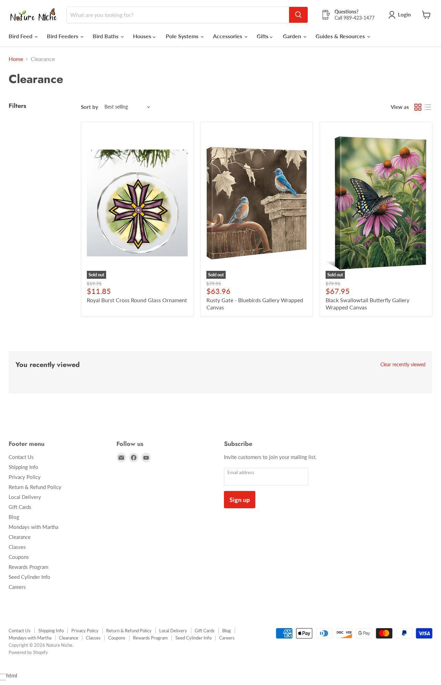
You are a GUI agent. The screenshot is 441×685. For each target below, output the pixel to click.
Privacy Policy (25, 477)
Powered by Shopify (28, 652)
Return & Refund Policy (35, 487)
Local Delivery (25, 497)
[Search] (298, 15)
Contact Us (21, 457)
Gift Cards (20, 507)
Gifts (263, 36)
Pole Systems (183, 36)
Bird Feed (21, 36)
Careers (17, 587)
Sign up (239, 499)
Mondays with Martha (33, 527)
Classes (17, 547)
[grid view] (418, 107)
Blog (14, 517)
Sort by (89, 107)
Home (16, 59)
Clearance (20, 537)
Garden (292, 36)
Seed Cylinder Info (29, 577)
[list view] (427, 107)
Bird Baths (106, 36)
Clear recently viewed (402, 364)
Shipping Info (23, 467)
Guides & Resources (341, 36)
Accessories (228, 36)
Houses (143, 36)
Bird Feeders (63, 36)
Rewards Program (28, 567)
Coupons (19, 557)
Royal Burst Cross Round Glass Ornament (137, 300)
